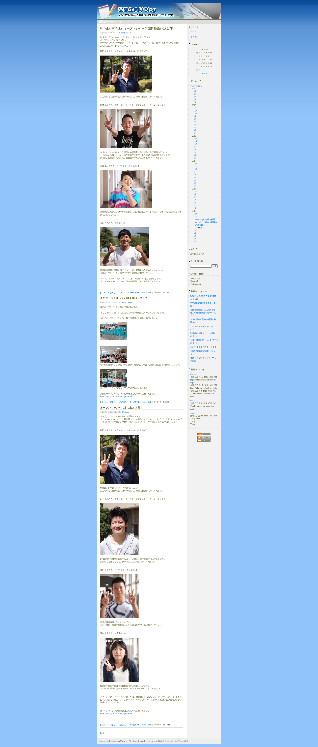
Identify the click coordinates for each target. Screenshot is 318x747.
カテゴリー (195, 249)
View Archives (196, 86)
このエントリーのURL (129, 292)
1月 (195, 102)
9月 (195, 91)
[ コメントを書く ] (108, 292)
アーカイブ (195, 81)
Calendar (194, 44)
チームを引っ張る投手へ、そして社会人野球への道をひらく (206, 222)
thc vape (193, 374)
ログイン (194, 37)
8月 (195, 119)
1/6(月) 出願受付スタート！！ (203, 347)
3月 (195, 97)
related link (146, 292)
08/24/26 (204, 73)
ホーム (193, 31)
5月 (195, 127)
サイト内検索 (196, 261)
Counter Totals (197, 274)
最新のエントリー (198, 291)
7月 (195, 122)
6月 (195, 94)
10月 (196, 114)
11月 (196, 111)
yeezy (192, 413)
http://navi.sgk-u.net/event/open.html (116, 396)
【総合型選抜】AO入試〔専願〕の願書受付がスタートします (203, 313)
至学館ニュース (126, 33)
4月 (195, 130)
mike (215, 388)
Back (102, 733)
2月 (195, 100)
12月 (196, 108)
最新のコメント (197, 369)
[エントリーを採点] (154, 292)
